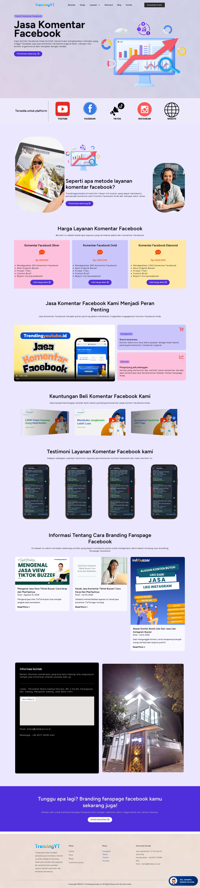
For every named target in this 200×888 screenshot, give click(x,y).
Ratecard (109, 5)
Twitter (105, 857)
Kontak (129, 5)
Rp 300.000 (42, 260)
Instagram (106, 851)
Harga (82, 5)
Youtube (105, 861)
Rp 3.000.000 (158, 260)
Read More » (23, 607)
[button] (17, 422)
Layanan (93, 5)
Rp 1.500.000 (100, 260)
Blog (119, 5)
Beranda (71, 5)
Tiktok (104, 854)
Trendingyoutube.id (77, 193)
